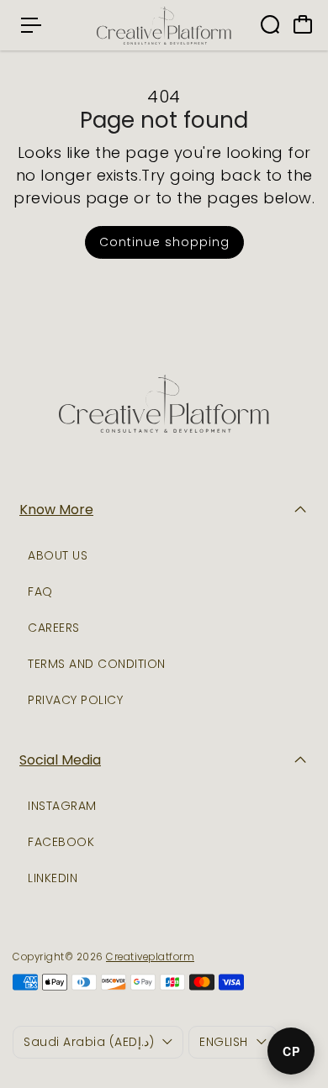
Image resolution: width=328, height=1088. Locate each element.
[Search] (270, 24)
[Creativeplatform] (164, 25)
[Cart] (302, 24)
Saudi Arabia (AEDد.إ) (89, 1041)
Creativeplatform (150, 957)
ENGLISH (223, 1041)
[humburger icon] (31, 25)
